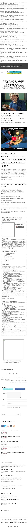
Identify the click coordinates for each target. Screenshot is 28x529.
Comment (4, 393)
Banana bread (7, 369)
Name (3, 399)
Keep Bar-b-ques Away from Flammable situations (13, 452)
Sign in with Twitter (8, 389)
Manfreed (19, 122)
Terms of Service (4, 522)
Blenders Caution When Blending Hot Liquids (12, 447)
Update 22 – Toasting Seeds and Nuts (9, 430)
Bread (11, 369)
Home (4, 87)
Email (3, 401)
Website (3, 405)
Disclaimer (11, 522)
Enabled (18, 526)
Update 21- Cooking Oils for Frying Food (10, 436)
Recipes (7, 87)
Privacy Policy (24, 522)
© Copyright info (17, 522)
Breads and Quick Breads (15, 87)
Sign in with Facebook (20, 389)
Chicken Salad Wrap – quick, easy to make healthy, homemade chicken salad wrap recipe (16, 381)
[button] (18, 227)
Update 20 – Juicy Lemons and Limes (9, 441)
